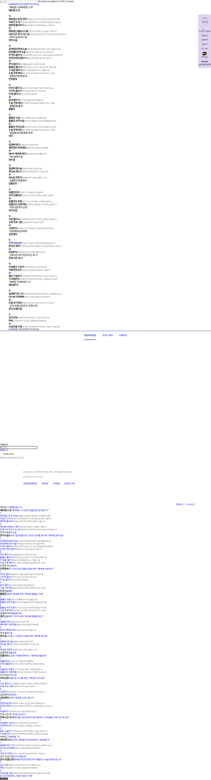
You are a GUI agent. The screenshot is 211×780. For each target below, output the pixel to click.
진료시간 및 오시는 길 (28, 529)
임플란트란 (17, 661)
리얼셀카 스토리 (18, 723)
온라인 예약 (107, 335)
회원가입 (204, 22)
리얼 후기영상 (22, 753)
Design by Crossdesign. (33, 477)
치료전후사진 (20, 725)
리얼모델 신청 (25, 773)
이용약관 (44, 483)
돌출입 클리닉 (23, 557)
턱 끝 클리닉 (14, 579)
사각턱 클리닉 (18, 577)
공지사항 (20, 765)
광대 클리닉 (17, 585)
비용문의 (204, 35)
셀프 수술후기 (24, 731)
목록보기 (4, 450)
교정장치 (22, 691)
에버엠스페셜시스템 (23, 526)
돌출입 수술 (18, 599)
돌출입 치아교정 (23, 607)
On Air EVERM (204, 31)
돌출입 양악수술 (23, 602)
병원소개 (179, 504)
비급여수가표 (69, 483)
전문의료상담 (90, 335)
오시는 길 (190, 504)
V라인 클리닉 (21, 574)
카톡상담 (204, 57)
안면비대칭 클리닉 (21, 549)
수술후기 (204, 44)
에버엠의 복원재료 (19, 624)
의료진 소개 (26, 518)
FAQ (18, 767)
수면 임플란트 (22, 664)
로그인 (204, 18)
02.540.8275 (204, 64)
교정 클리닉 (24, 683)
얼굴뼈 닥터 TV (26, 745)
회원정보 (11, 776)
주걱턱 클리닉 (26, 546)
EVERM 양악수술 (22, 543)
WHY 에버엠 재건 (18, 630)
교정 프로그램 (17, 686)
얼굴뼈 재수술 (16, 641)
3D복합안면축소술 (25, 541)
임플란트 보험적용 (23, 672)
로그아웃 (29, 776)
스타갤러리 (24, 733)
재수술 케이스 (19, 644)
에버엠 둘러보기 (22, 521)
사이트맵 (56, 483)
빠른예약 (204, 40)
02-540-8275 (179, 497)
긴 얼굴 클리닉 (20, 560)
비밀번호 (4, 444)
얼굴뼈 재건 (14, 621)
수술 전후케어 (22, 562)
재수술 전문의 (19, 649)
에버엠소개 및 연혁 (25, 515)
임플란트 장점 (21, 669)
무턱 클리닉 (18, 554)
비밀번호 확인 (8, 454)
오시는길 (204, 48)
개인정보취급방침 (30, 483)
